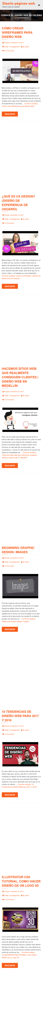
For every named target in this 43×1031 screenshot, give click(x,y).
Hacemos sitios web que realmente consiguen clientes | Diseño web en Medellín (20, 377)
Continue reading (19, 455)
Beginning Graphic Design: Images (18, 549)
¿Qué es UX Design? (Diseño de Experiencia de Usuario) (18, 202)
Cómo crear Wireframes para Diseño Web (17, 32)
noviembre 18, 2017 (17, 42)
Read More (10, 114)
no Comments (9, 50)
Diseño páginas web (18, 3)
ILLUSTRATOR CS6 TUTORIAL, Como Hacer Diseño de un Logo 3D (21, 881)
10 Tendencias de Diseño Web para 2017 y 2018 (20, 715)
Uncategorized (14, 46)
